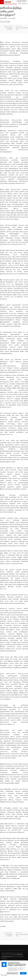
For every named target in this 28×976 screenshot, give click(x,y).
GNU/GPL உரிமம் (8, 956)
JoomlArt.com (20, 954)
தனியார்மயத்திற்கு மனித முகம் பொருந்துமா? (11, 11)
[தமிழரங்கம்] (8, 2)
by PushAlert (4, 975)
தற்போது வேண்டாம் (12, 973)
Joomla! (3, 956)
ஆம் (23, 973)
